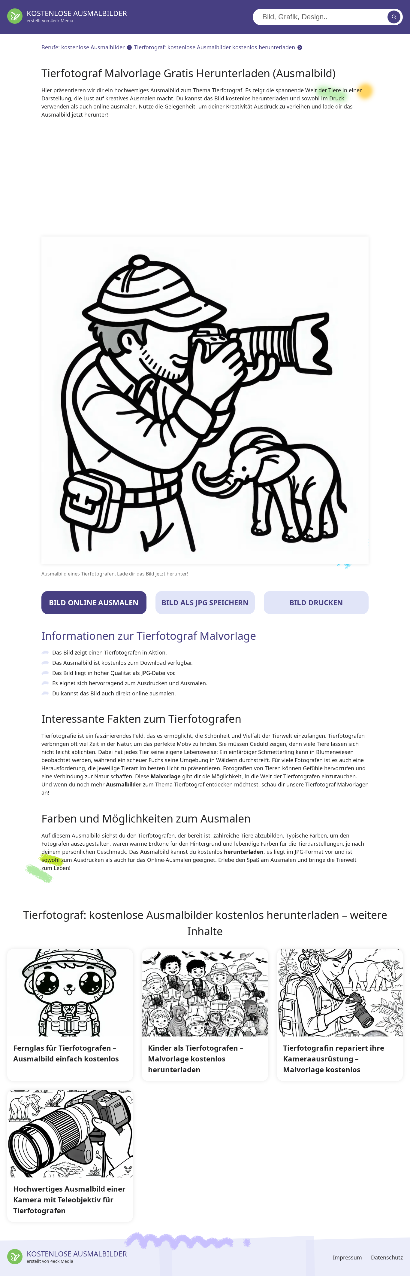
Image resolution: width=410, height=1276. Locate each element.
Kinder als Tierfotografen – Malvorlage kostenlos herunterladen (195, 1058)
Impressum (347, 1257)
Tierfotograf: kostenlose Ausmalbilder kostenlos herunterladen (214, 47)
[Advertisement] (221, 178)
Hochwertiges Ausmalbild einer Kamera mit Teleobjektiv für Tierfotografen (69, 1199)
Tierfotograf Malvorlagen (337, 784)
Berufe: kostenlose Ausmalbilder (83, 47)
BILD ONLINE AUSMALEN (94, 602)
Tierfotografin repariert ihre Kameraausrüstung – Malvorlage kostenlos (333, 1058)
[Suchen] (393, 17)
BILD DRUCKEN (316, 602)
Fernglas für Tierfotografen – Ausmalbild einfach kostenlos (66, 1053)
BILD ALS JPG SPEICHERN (205, 602)
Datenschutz (387, 1257)
